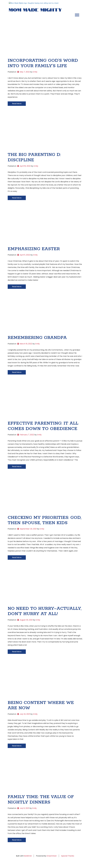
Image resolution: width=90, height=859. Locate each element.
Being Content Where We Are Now (41, 705)
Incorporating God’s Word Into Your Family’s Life (43, 63)
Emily (35, 72)
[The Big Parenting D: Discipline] (45, 132)
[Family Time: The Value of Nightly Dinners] (45, 774)
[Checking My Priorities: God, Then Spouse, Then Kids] (45, 495)
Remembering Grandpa (37, 337)
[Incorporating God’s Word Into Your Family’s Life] (45, 37)
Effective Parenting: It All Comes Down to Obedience (43, 426)
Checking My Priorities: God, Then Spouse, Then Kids (44, 520)
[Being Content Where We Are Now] (45, 680)
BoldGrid (28, 856)
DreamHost (52, 856)
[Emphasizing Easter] (45, 226)
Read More (16, 103)
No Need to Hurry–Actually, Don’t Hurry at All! (44, 611)
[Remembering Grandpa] (45, 315)
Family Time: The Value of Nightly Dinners (41, 799)
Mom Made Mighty (35, 9)
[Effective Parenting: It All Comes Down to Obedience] (45, 400)
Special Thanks (67, 856)
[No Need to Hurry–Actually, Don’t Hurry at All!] (45, 586)
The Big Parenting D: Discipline (34, 157)
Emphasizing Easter (34, 249)
